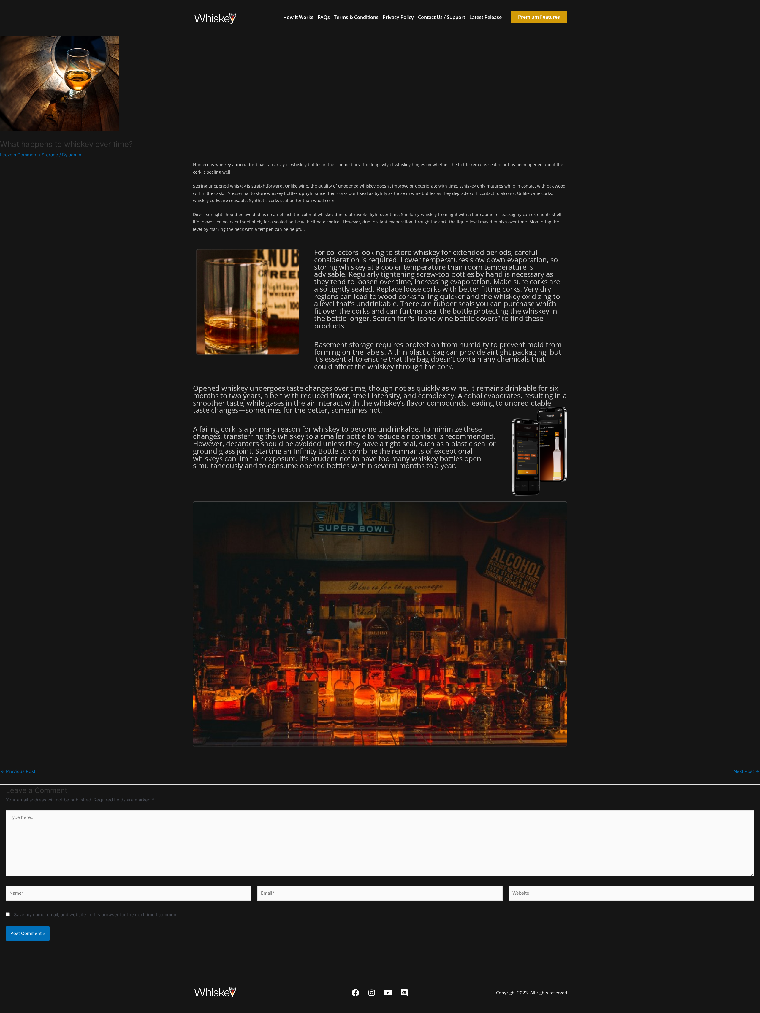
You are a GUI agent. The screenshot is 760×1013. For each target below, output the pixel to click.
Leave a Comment (19, 155)
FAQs (324, 17)
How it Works (298, 17)
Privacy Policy (398, 17)
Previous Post (18, 771)
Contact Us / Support (441, 17)
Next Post (746, 771)
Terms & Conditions (356, 17)
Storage (50, 155)
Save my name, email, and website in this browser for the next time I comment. (96, 914)
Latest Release (485, 17)
